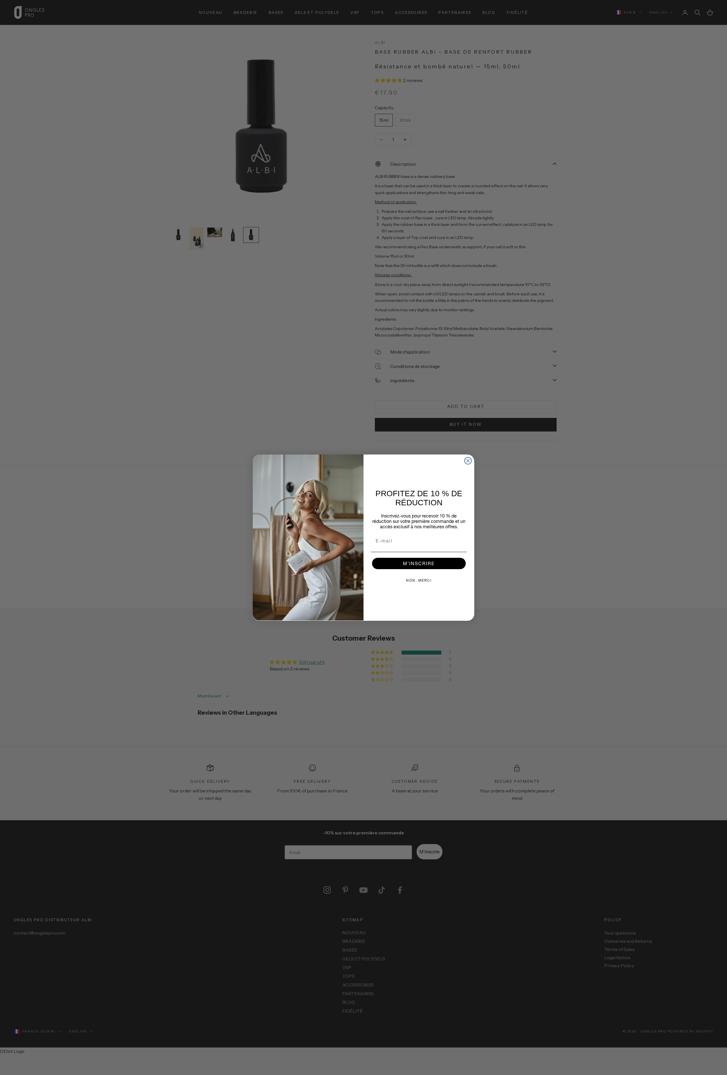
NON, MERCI (419, 580)
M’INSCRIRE (419, 563)
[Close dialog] (468, 460)
